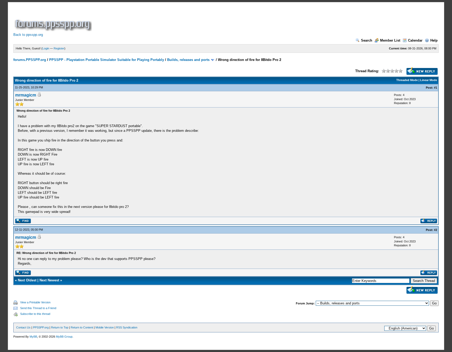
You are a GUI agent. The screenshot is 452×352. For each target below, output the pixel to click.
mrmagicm (25, 95)
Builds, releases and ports (188, 60)
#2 (435, 229)
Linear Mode (428, 80)
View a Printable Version (35, 302)
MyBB (33, 336)
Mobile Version (104, 327)
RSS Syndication (126, 327)
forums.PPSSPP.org (29, 60)
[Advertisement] (188, 19)
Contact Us (23, 327)
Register (59, 48)
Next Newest (49, 280)
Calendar (415, 40)
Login (45, 48)
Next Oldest (27, 280)
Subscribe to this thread (35, 313)
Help (434, 40)
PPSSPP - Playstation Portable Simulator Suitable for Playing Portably (106, 60)
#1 (435, 87)
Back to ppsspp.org (28, 35)
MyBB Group (64, 336)
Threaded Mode (407, 80)
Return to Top (59, 327)
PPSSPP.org (41, 327)
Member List (390, 40)
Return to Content (82, 327)
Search (366, 40)
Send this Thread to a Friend (38, 308)
